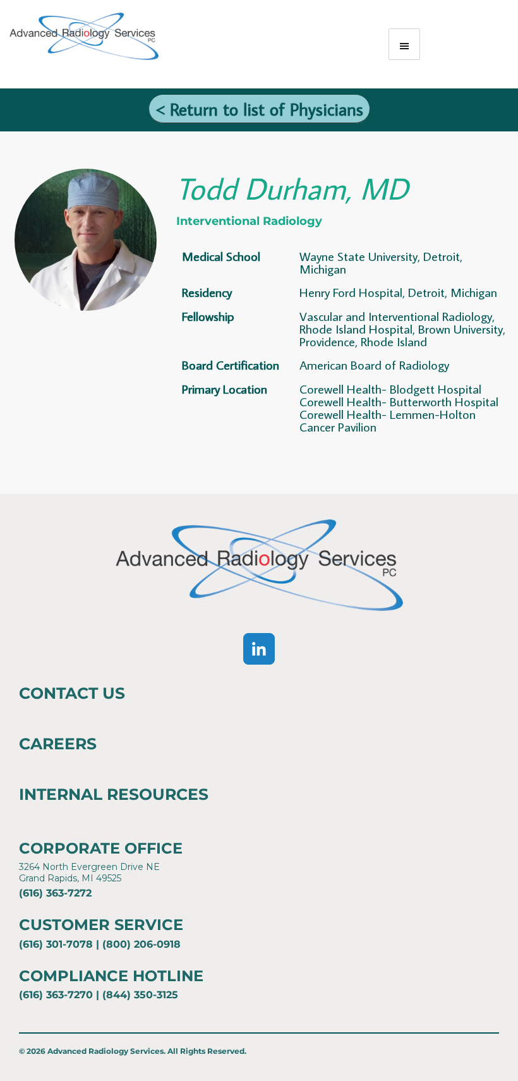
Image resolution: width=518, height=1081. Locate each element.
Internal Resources (113, 794)
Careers (58, 743)
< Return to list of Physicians (259, 109)
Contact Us (72, 693)
